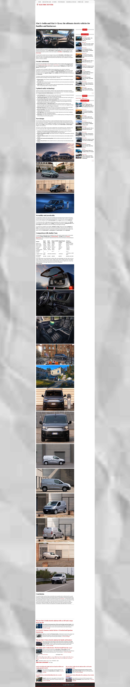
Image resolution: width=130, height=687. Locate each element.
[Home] (37, 4)
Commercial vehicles (44, 654)
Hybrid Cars (84, 42)
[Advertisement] (65, 13)
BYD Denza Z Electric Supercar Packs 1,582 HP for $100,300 (87, 78)
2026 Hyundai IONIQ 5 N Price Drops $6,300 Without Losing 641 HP (87, 50)
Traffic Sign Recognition (48, 658)
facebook (64, 683)
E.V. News (83, 70)
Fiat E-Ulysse (56, 64)
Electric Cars (84, 36)
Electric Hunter (46, 5)
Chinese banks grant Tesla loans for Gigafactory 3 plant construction (87, 157)
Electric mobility (40, 658)
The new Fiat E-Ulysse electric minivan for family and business (54, 640)
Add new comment (42, 662)
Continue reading (46, 628)
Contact (85, 98)
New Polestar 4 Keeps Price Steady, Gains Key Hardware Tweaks (87, 84)
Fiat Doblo (62, 598)
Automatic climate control (58, 658)
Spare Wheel (78, 98)
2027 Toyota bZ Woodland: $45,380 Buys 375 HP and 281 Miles (87, 56)
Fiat (62, 654)
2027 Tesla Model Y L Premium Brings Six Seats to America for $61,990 (87, 72)
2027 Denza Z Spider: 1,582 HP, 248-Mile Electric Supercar (87, 39)
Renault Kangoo (55, 236)
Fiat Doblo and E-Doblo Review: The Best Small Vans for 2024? (54, 648)
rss (68, 683)
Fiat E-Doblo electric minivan (45, 64)
